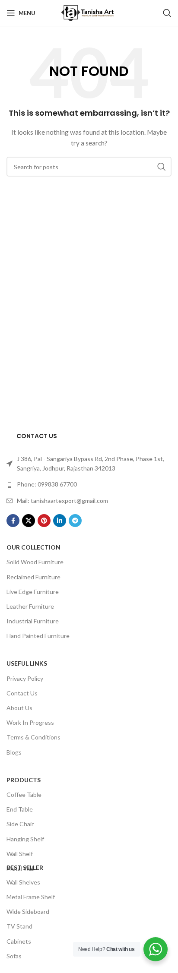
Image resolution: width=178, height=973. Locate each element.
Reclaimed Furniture (33, 577)
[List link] (89, 464)
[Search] (167, 13)
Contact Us (22, 693)
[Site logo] (89, 12)
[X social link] (28, 520)
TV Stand (19, 926)
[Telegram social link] (75, 520)
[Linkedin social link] (59, 520)
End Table (19, 809)
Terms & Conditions (33, 737)
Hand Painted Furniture (38, 635)
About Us (19, 707)
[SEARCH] (162, 167)
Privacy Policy (24, 678)
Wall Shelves (23, 882)
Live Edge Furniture (32, 591)
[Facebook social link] (12, 520)
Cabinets (18, 941)
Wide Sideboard (27, 911)
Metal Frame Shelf (30, 896)
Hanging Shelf (25, 839)
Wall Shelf (19, 853)
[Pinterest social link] (44, 520)
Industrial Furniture (32, 621)
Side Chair (20, 824)
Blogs (14, 752)
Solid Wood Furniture (35, 561)
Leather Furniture (30, 606)
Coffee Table (23, 794)
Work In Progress (30, 722)
